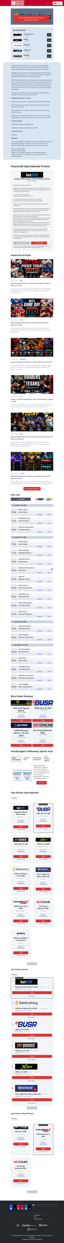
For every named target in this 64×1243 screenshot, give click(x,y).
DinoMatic (31, 1237)
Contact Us (37, 1215)
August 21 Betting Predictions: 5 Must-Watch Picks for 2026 (31, 362)
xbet (49, 514)
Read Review (21, 243)
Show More (32, 964)
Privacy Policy (38, 1219)
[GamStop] (32, 1230)
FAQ (35, 1217)
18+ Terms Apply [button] (22, 712)
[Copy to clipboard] (24, 817)
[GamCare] (43, 1226)
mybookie (39, 514)
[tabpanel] (32, 775)
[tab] (16, 758)
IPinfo (40, 1239)
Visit (49, 35)
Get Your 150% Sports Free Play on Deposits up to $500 (31, 19)
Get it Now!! (39, 243)
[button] (32, 489)
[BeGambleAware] (29, 1226)
